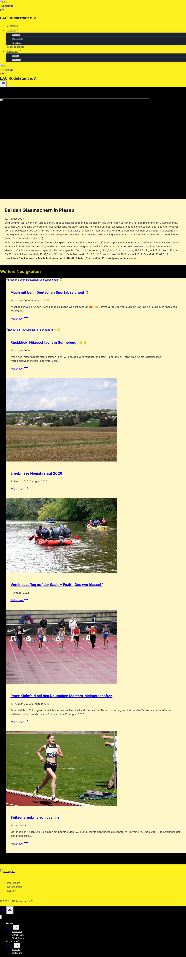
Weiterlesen (19, 318)
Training (9, 928)
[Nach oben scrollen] (3, 911)
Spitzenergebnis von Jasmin (34, 817)
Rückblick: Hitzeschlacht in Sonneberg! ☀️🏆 (48, 342)
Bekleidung (16, 60)
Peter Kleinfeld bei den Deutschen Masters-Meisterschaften (61, 696)
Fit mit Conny (17, 43)
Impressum (13, 882)
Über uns (10, 946)
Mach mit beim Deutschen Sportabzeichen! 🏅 (49, 292)
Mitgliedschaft (15, 46)
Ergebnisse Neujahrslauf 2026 (36, 473)
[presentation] (96, 280)
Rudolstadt (16, 35)
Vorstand (15, 55)
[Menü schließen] (1, 917)
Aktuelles (12, 25)
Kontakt (11, 890)
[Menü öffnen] (3, 84)
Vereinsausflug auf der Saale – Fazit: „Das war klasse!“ (56, 585)
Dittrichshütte (17, 39)
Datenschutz (14, 886)
